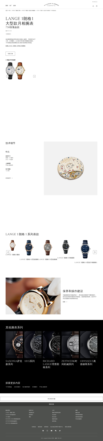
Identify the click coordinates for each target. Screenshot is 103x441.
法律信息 (34, 426)
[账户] (93, 6)
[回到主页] (51, 4)
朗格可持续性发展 (56, 412)
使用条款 (46, 426)
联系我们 (31, 414)
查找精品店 (31, 412)
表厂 (11, 5)
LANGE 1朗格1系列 (10, 412)
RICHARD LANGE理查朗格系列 (13, 418)
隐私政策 (40, 426)
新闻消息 (54, 421)
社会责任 (54, 414)
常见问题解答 (79, 418)
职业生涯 (54, 416)
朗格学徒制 (54, 418)
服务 (14, 5)
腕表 (7, 5)
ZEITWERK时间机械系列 (11, 421)
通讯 (30, 416)
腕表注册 (78, 412)
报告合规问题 (68, 426)
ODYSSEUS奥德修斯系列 (11, 423)
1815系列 (8, 416)
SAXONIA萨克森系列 (11, 414)
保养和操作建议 (79, 414)
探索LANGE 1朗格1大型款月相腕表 (15, 46)
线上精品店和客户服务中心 (57, 426)
